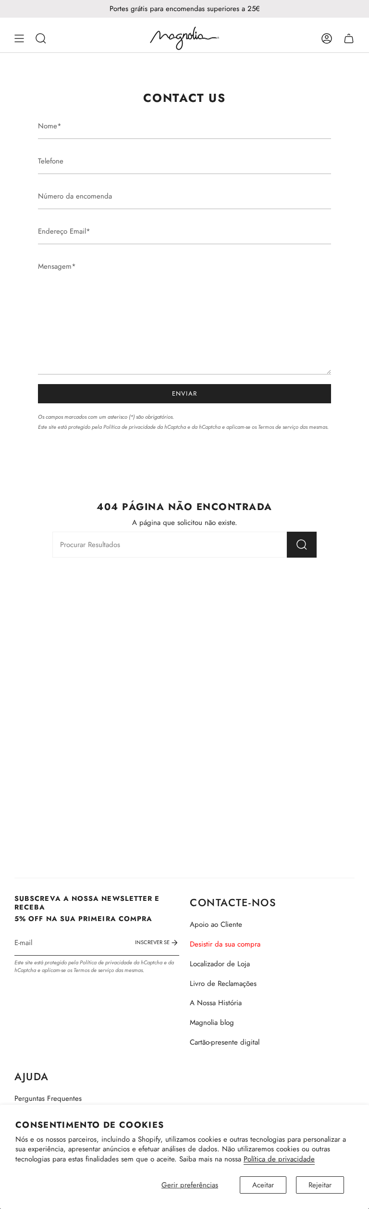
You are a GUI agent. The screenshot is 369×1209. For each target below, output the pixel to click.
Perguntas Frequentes (48, 1098)
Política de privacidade (279, 1159)
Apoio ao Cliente (216, 924)
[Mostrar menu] (19, 38)
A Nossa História (216, 1002)
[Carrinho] (349, 38)
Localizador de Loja (220, 964)
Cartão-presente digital (224, 1042)
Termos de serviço (278, 427)
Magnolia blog (212, 1022)
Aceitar (263, 1185)
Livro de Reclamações (223, 983)
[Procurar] (302, 545)
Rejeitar (320, 1185)
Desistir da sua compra (225, 944)
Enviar (184, 393)
